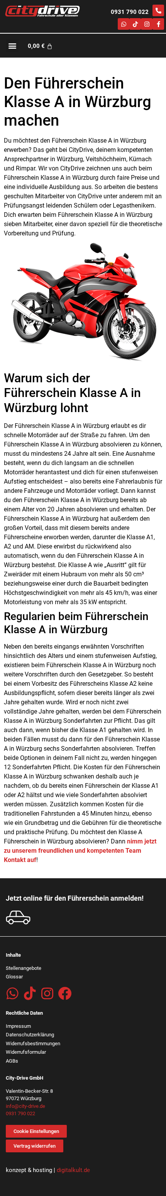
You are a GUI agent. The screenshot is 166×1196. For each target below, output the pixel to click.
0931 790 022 (130, 12)
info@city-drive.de (25, 1106)
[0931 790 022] (158, 10)
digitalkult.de (73, 1170)
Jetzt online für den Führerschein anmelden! (75, 898)
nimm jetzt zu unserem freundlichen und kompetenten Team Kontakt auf (80, 851)
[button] (12, 45)
